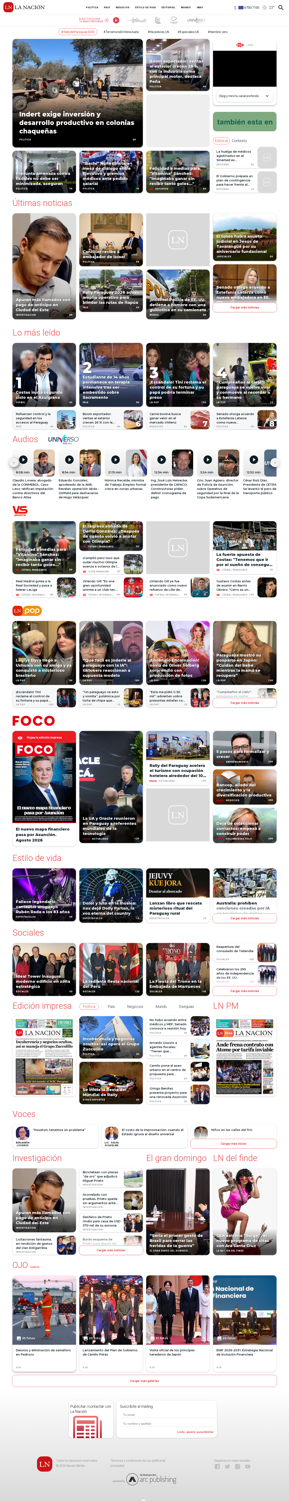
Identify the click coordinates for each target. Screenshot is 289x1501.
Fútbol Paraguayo (34, 570)
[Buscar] (281, 7)
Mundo (154, 315)
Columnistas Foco (239, 839)
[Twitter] (227, 1466)
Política (25, 140)
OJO (18, 1367)
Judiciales (223, 257)
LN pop (154, 403)
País (85, 308)
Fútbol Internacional (37, 595)
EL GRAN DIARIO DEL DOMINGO (169, 1251)
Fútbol (21, 403)
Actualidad (100, 839)
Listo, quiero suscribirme (195, 1432)
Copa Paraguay (98, 571)
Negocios (156, 427)
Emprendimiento (237, 762)
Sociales (22, 991)
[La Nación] (24, 7)
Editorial (223, 164)
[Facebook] (217, 1466)
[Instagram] (237, 1466)
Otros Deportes (94, 1100)
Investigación (26, 315)
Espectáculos (26, 917)
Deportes (161, 189)
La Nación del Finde (230, 1251)
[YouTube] (247, 1466)
